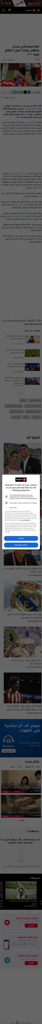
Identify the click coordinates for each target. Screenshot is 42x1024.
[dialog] (21, 512)
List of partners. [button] (25, 520)
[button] (21, 507)
